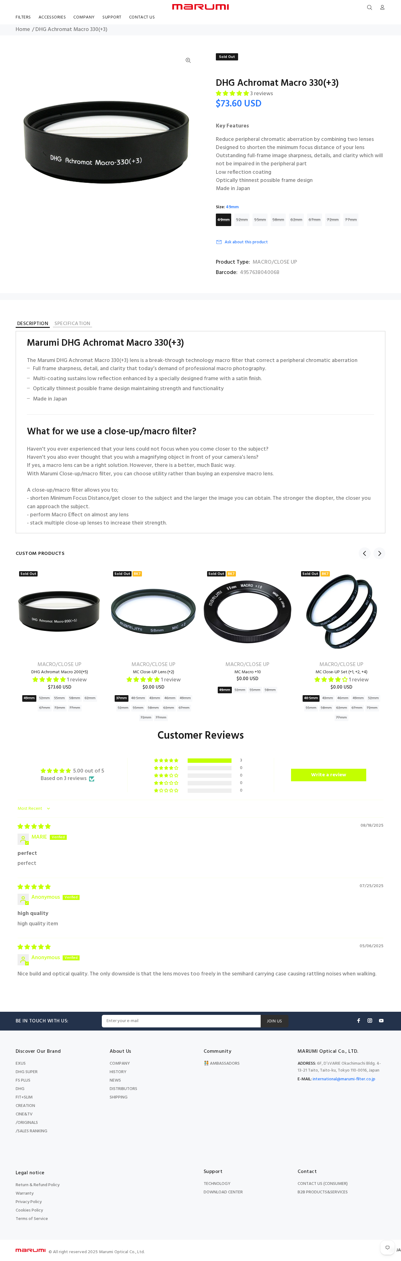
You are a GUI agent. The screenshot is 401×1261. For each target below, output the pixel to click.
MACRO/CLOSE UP (275, 262)
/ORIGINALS (27, 1122)
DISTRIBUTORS (123, 1089)
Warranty (25, 1193)
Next (379, 553)
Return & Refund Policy (38, 1185)
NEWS (115, 1080)
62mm (296, 220)
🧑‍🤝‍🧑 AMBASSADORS (222, 1063)
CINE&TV (24, 1114)
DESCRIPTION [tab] (32, 324)
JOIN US (274, 1021)
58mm (278, 220)
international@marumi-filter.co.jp (344, 1079)
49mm (223, 220)
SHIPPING (119, 1097)
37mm (121, 698)
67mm (314, 220)
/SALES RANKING (31, 1131)
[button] (233, 94)
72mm (333, 220)
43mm (154, 698)
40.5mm (138, 698)
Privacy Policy (29, 1202)
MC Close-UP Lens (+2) (153, 672)
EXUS (21, 1063)
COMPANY (120, 1063)
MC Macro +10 (247, 672)
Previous (365, 553)
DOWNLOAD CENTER (223, 1192)
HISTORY (118, 1072)
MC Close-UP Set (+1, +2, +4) (341, 672)
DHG (20, 1089)
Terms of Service (32, 1218)
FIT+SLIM (24, 1097)
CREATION (25, 1105)
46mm (169, 698)
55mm (260, 220)
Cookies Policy (29, 1210)
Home (23, 29)
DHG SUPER (27, 1072)
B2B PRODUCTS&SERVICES (323, 1192)
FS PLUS (23, 1080)
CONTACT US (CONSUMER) (323, 1183)
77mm (351, 220)
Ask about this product (246, 242)
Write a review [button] (328, 775)
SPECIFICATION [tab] (72, 324)
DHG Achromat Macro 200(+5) (59, 672)
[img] (34, 827)
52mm (242, 220)
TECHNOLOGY (217, 1183)
